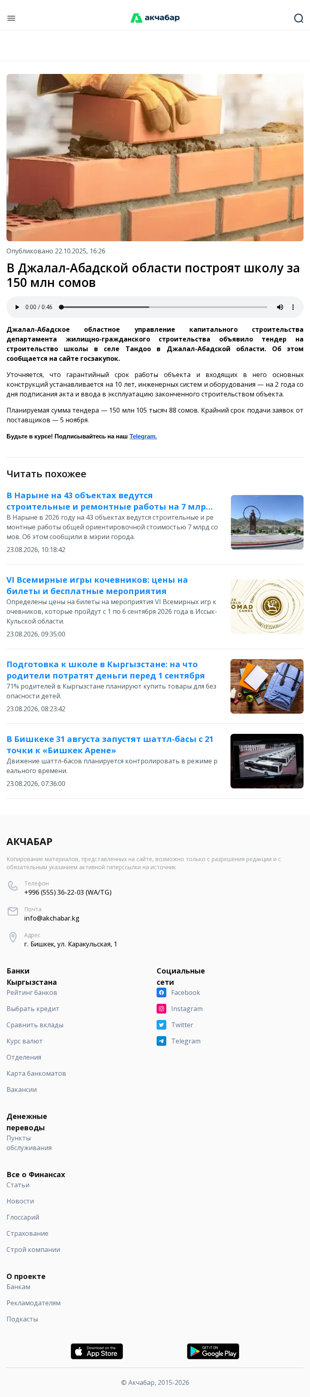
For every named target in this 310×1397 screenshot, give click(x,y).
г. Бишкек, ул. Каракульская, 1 (70, 944)
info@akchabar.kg (52, 918)
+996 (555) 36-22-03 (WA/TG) (67, 892)
